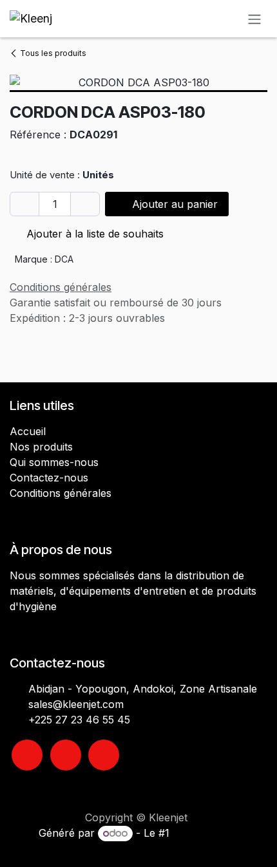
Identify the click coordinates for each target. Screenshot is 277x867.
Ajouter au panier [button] (173, 204)
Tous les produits (53, 53)
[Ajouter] (85, 204)
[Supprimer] (24, 204)
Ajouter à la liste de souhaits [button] (93, 233)
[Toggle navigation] (254, 18)
